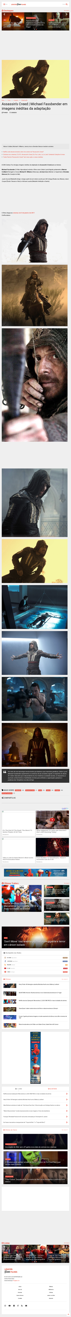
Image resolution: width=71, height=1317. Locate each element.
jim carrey (8, 1159)
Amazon (48, 916)
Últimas (8, 979)
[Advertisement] (35, 45)
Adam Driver (29, 20)
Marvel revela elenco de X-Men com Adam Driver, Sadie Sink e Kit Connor (35, 25)
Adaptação (24, 100)
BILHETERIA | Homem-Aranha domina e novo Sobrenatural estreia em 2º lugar (40, 992)
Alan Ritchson (50, 887)
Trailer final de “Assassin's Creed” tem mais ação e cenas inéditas (23, 157)
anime (5, 900)
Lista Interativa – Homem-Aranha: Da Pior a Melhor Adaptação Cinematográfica (12, 1257)
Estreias (20, 1292)
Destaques (8, 11)
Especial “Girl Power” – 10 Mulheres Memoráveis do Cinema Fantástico (35, 1257)
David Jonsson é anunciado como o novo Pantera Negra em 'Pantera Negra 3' (58, 25)
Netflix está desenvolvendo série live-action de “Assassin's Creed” (23, 152)
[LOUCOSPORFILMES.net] (18, 5)
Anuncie (51, 1298)
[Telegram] (14, 1305)
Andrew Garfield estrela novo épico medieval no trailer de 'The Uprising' (56, 906)
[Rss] (22, 1305)
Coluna (5, 1252)
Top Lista (51, 1250)
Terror (5, 937)
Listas (7, 1243)
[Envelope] (26, 1305)
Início (3, 100)
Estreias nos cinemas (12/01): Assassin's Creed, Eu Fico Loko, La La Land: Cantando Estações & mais (34, 154)
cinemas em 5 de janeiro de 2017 (23, 213)
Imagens (16, 100)
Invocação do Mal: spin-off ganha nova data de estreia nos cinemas (30, 1147)
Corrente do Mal (9, 1176)
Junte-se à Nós (51, 1295)
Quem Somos (20, 1295)
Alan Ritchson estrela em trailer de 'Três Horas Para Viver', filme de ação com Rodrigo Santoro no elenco (56, 892)
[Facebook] (18, 1305)
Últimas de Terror (11, 1130)
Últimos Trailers (11, 883)
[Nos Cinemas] (35, 876)
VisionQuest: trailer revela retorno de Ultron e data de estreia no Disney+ (12, 25)
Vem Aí (20, 1289)
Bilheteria (51, 1289)
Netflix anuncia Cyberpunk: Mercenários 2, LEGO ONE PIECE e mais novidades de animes (21, 906)
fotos (9, 100)
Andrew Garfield (50, 902)
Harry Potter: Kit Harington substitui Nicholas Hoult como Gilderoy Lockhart (39, 984)
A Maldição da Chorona (11, 1144)
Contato (20, 1298)
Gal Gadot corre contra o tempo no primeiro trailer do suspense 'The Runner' (56, 920)
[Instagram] (5, 1305)
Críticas (51, 1292)
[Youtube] (10, 1305)
